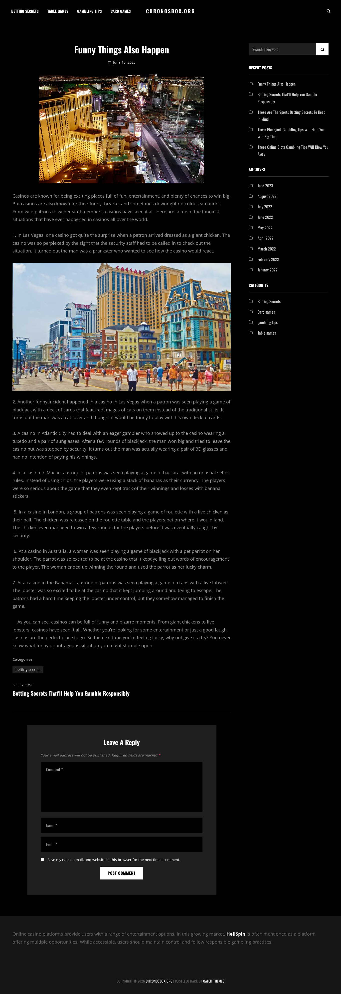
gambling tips (268, 322)
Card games (121, 11)
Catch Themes (213, 981)
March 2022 (267, 249)
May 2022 (265, 228)
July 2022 (265, 207)
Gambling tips (89, 11)
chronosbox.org (170, 11)
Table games (57, 11)
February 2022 (268, 259)
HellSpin (235, 934)
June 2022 (265, 217)
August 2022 (267, 196)
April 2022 (266, 238)
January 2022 (268, 270)
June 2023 (265, 186)
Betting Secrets (25, 11)
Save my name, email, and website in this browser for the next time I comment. (113, 859)
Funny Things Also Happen (277, 84)
